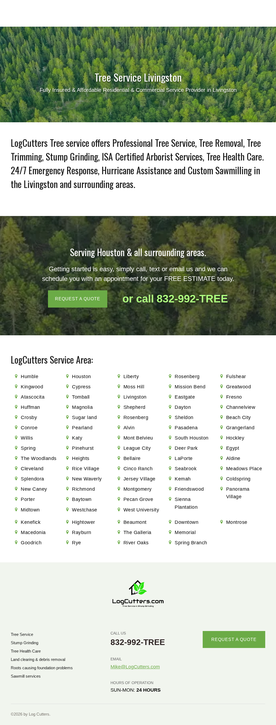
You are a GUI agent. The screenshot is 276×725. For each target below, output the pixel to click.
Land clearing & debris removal (38, 659)
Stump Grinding (24, 642)
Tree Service (22, 634)
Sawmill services (26, 676)
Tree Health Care (26, 651)
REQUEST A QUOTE (77, 299)
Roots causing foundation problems (42, 667)
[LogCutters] (138, 593)
